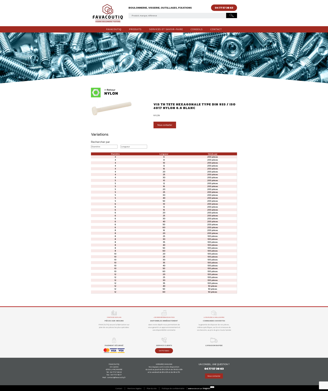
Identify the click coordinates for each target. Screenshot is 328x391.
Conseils (197, 29)
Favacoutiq (113, 29)
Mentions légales (134, 388)
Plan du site (152, 388)
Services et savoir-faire (166, 29)
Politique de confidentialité (173, 388)
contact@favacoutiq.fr (116, 377)
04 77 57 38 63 (116, 372)
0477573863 (164, 350)
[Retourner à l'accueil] (108, 12)
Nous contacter (164, 125)
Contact (216, 29)
